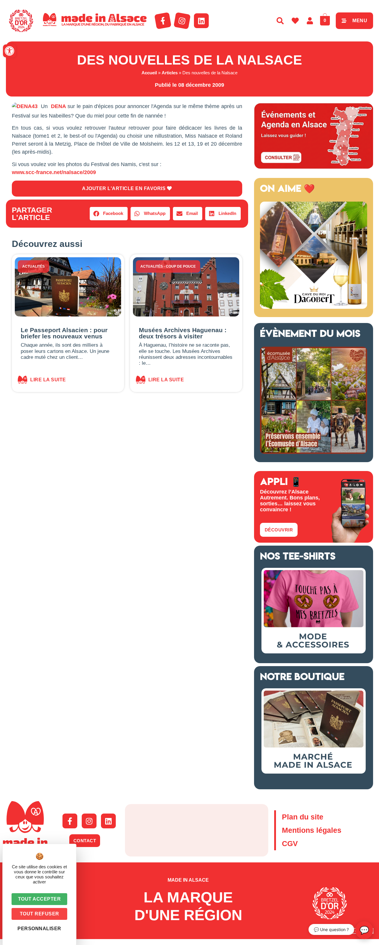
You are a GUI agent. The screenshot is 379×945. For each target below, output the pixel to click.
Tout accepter (39, 898)
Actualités (33, 266)
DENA (58, 106)
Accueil (149, 72)
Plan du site (302, 817)
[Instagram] (182, 20)
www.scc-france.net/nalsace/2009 (54, 172)
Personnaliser (39, 928)
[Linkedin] (201, 20)
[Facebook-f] (162, 20)
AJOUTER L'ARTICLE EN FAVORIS (124, 188)
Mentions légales (311, 830)
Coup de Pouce (181, 266)
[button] (9, 50)
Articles (170, 72)
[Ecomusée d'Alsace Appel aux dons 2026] (313, 452)
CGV (290, 843)
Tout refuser (39, 913)
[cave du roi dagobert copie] (313, 307)
